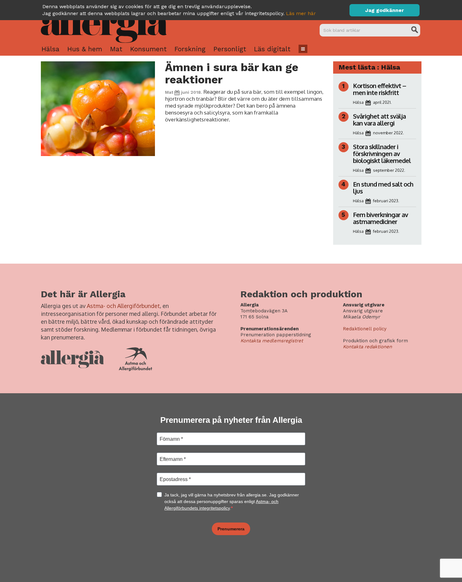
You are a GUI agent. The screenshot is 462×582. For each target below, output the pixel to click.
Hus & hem (84, 49)
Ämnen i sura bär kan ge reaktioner (231, 73)
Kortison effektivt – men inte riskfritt (379, 89)
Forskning (190, 49)
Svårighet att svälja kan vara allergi (379, 119)
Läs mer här (301, 13)
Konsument (148, 49)
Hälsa (50, 49)
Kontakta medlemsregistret (271, 341)
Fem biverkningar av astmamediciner (380, 218)
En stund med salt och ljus (383, 187)
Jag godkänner (384, 10)
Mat (116, 49)
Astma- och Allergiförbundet (123, 305)
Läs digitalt (272, 49)
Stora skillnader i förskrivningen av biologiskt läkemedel (382, 154)
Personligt (229, 49)
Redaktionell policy (365, 329)
